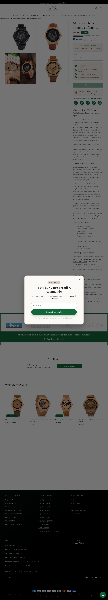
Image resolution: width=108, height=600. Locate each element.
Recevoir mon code (54, 312)
